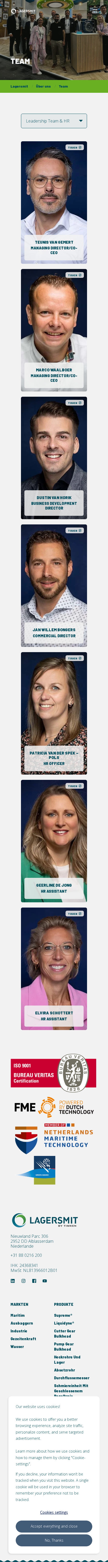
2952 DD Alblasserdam (31, 1241)
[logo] (45, 1220)
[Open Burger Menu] (95, 11)
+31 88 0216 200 (26, 1255)
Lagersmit (19, 86)
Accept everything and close (54, 1526)
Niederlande (22, 1246)
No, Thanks (54, 1540)
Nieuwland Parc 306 (29, 1236)
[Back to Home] (23, 11)
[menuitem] (30, 1307)
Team (63, 86)
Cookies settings (54, 1512)
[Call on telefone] (57, 207)
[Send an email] (50, 207)
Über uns (43, 86)
